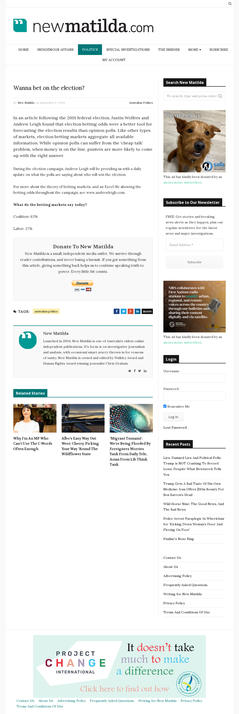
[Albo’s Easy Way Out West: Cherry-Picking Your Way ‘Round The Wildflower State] (83, 418)
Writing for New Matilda (182, 594)
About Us (170, 567)
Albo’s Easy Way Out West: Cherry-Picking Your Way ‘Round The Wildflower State (80, 446)
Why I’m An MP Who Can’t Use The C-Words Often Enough (32, 443)
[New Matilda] (83, 26)
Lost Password (175, 427)
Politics (90, 50)
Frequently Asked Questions (185, 585)
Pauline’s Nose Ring (178, 539)
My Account (114, 60)
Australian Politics (141, 102)
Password (171, 389)
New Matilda (26, 102)
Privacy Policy (174, 603)
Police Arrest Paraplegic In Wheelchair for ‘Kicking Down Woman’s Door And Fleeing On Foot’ (194, 524)
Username (171, 371)
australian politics (46, 311)
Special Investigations (128, 50)
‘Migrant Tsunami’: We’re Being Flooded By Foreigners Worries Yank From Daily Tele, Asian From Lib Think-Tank (130, 451)
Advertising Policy (177, 576)
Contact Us (172, 558)
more (147, 311)
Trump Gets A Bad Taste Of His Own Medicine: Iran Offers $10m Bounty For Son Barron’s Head (193, 489)
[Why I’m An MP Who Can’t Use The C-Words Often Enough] (34, 418)
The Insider (169, 50)
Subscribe (219, 50)
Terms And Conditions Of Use (186, 612)
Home (23, 50)
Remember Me (178, 406)
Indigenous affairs (55, 50)
